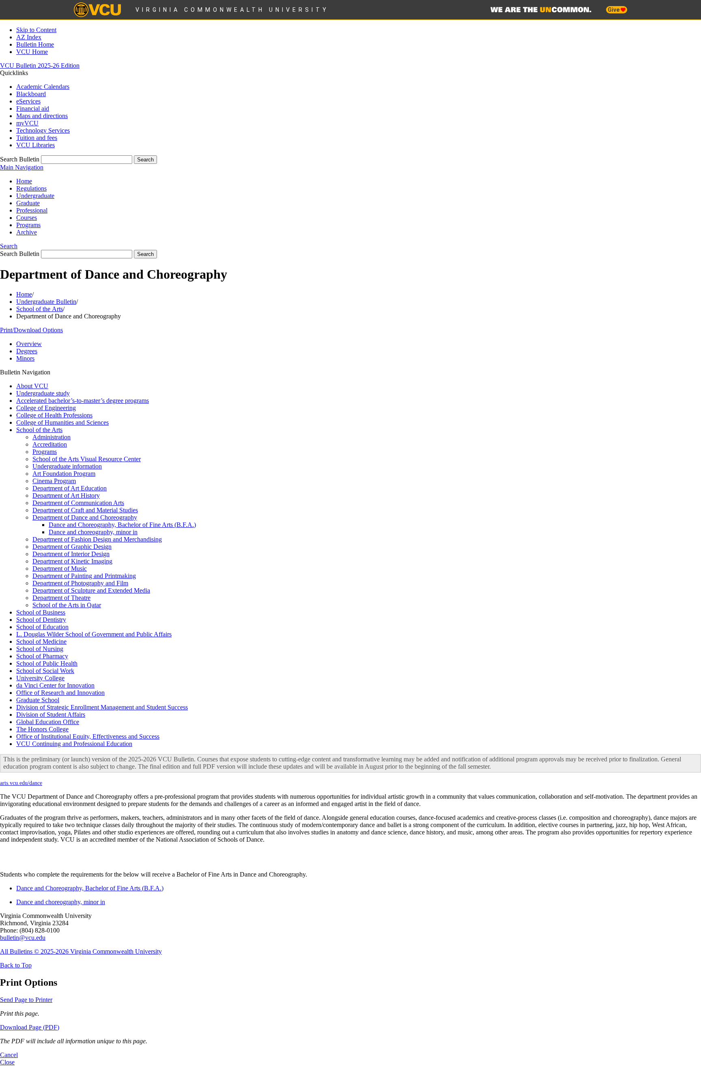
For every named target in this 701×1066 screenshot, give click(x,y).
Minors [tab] (25, 358)
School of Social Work (45, 670)
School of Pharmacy (42, 656)
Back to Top (16, 965)
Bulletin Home (35, 44)
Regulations (31, 188)
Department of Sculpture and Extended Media (91, 590)
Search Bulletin (19, 159)
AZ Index (28, 37)
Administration (51, 437)
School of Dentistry (41, 619)
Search (8, 246)
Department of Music (59, 568)
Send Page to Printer (26, 999)
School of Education (42, 626)
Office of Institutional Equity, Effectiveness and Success (87, 736)
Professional (31, 210)
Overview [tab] (29, 343)
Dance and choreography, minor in (93, 532)
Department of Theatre (61, 597)
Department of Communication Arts (78, 502)
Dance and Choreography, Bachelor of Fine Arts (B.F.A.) (122, 524)
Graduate (28, 203)
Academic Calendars (42, 86)
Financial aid (32, 108)
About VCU (32, 386)
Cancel (9, 1054)
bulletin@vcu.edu (22, 937)
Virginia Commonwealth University (232, 9)
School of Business (40, 612)
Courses (26, 217)
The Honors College (42, 729)
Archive (26, 232)
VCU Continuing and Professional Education (74, 743)
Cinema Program (54, 480)
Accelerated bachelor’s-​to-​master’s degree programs (82, 400)
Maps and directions (42, 115)
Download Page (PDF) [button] (29, 1027)
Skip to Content (36, 29)
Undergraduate (35, 195)
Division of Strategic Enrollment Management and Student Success (102, 707)
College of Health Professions (54, 415)
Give (614, 9)
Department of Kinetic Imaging (72, 561)
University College (40, 678)
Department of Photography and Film (80, 583)
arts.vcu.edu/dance (21, 783)
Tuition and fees (36, 137)
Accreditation (49, 444)
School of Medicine (41, 641)
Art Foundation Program (63, 473)
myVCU (27, 123)
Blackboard (31, 93)
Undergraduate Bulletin (46, 301)
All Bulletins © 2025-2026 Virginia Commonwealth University (81, 951)
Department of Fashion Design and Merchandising (97, 539)
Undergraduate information (67, 466)
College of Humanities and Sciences (62, 422)
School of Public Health (46, 663)
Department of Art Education (69, 488)
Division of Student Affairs (50, 714)
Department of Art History (66, 495)
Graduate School (37, 699)
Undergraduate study (43, 393)
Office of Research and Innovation (60, 692)
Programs (28, 224)
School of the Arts (39, 308)
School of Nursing (39, 648)
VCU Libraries (35, 145)
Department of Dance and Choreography (84, 517)
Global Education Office (47, 721)
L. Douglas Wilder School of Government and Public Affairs (94, 634)
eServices (28, 101)
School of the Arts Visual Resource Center (86, 459)
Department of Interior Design (71, 553)
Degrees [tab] (26, 351)
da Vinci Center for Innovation (55, 685)
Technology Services (43, 130)
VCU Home (32, 51)
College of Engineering (46, 407)
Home (24, 181)
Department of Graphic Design (72, 546)
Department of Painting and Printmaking (84, 575)
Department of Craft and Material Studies (85, 510)
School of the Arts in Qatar (66, 605)
